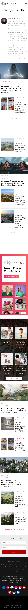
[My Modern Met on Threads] (14, 591)
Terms (21, 605)
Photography (14, 576)
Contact (15, 603)
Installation (5, 81)
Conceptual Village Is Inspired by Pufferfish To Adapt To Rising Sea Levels (20, 147)
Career (9, 578)
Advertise (20, 603)
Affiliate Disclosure (10, 605)
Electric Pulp (21, 607)
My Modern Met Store (9, 325)
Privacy (17, 605)
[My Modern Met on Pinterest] (7, 587)
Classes (21, 578)
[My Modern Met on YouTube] (24, 587)
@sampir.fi (22, 59)
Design (8, 576)
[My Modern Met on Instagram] (16, 587)
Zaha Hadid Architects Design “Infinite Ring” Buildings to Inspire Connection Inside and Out (20, 221)
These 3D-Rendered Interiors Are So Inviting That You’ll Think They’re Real (20, 427)
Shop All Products (14, 378)
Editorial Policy (14, 601)
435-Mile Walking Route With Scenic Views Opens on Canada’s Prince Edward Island (20, 199)
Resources (15, 578)
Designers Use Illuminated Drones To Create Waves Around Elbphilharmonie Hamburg (11, 89)
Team (20, 601)
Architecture (19, 97)
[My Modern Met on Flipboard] (20, 587)
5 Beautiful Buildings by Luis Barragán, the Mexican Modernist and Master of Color (20, 107)
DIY (5, 578)
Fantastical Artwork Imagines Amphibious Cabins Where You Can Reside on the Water (14, 410)
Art (2, 403)
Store (17, 582)
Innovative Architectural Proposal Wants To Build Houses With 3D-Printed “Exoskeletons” (11, 483)
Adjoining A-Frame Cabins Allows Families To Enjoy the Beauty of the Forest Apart (13, 182)
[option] (7, 306)
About (8, 601)
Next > (23, 530)
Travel (17, 190)
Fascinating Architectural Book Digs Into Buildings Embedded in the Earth (20, 501)
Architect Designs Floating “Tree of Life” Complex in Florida (20, 520)
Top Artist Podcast (20, 27)
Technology (18, 580)
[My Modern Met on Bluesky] (18, 591)
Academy (12, 582)
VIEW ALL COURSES (11, 276)
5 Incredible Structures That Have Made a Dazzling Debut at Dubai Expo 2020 (20, 447)
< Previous (7, 530)
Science (12, 580)
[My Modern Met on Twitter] (12, 587)
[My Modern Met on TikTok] (10, 591)
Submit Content (9, 603)
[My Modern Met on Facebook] (3, 587)
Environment (5, 580)
